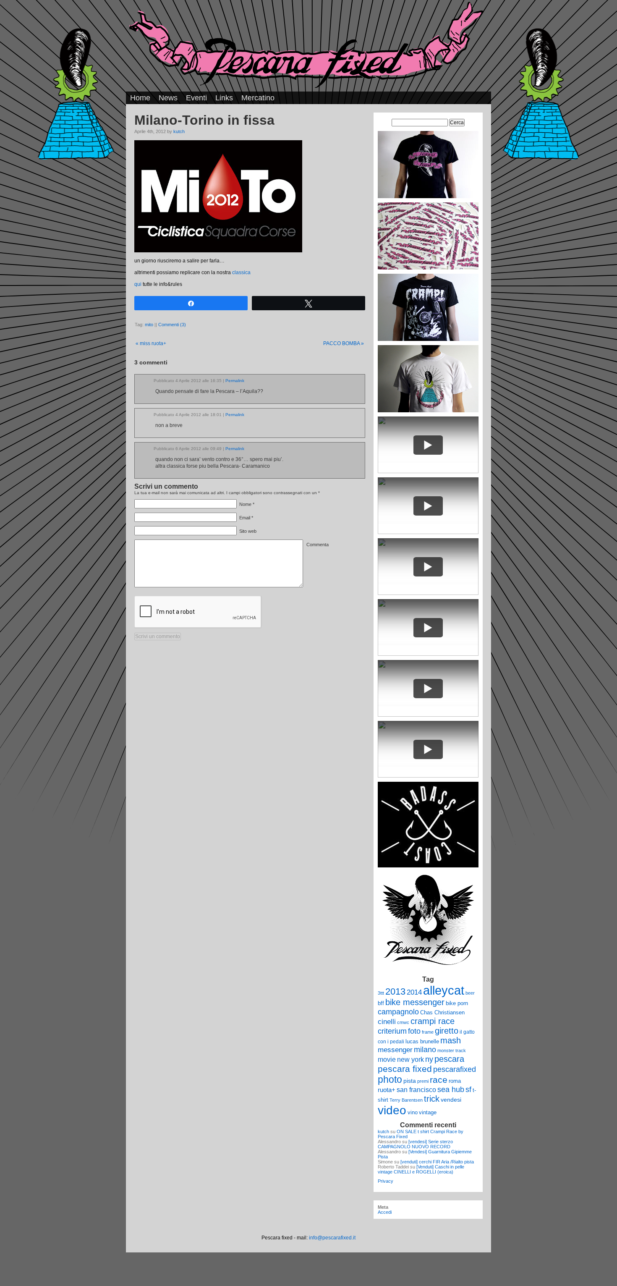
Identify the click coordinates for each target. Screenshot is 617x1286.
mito (149, 324)
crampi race (432, 1021)
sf (468, 1089)
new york (410, 1059)
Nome (245, 504)
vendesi (451, 1099)
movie (387, 1059)
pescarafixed (454, 1069)
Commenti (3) (172, 324)
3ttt (381, 992)
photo (390, 1079)
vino (413, 1112)
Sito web (247, 531)
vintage (428, 1112)
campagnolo (398, 1011)
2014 (414, 992)
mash (450, 1040)
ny (429, 1059)
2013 (395, 991)
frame (428, 1032)
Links (224, 98)
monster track (451, 1050)
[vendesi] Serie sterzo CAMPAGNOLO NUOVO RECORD (415, 1144)
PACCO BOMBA (343, 343)
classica (241, 272)
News (168, 98)
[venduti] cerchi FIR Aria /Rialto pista (437, 1161)
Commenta (317, 544)
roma (455, 1081)
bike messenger (414, 1002)
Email (244, 517)
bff (381, 1003)
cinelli (387, 1022)
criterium (392, 1031)
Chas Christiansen (442, 1012)
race (438, 1079)
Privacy (385, 1181)
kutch (179, 131)
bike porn (457, 1003)
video (392, 1110)
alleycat (443, 990)
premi (423, 1081)
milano (425, 1049)
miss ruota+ (151, 343)
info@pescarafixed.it (332, 1238)
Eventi (196, 98)
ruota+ (386, 1090)
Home (140, 98)
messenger (395, 1049)
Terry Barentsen (406, 1100)
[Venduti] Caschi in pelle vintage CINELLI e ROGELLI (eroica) (421, 1169)
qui (137, 284)
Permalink (234, 380)
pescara (449, 1058)
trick (431, 1098)
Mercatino (258, 98)
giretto (446, 1030)
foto (414, 1031)
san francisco (416, 1089)
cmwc (403, 1022)
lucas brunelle (422, 1041)
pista (409, 1080)
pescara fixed (405, 1069)
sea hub (450, 1089)
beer (470, 992)
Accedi (385, 1212)
